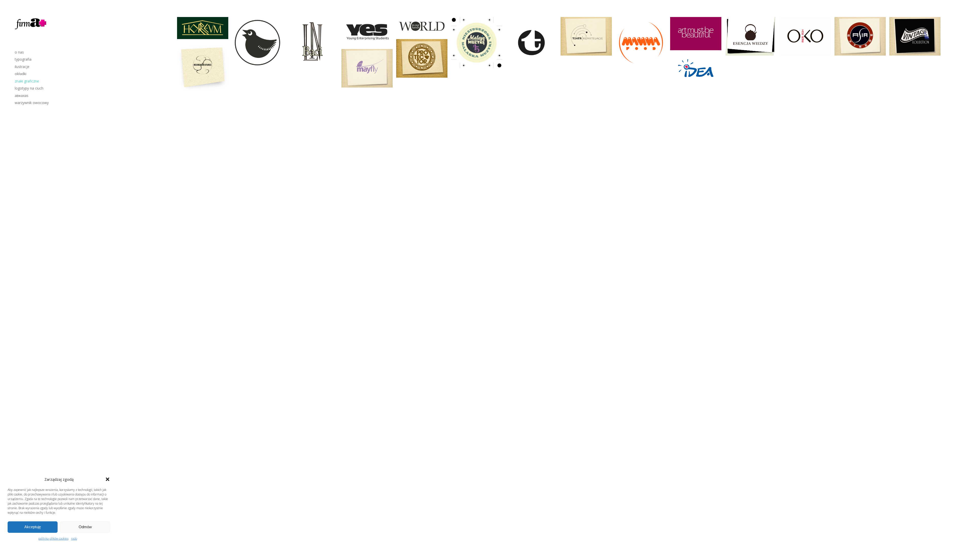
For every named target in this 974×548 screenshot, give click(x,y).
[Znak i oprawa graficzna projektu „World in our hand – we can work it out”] (421, 26)
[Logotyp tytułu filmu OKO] (805, 36)
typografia (23, 59)
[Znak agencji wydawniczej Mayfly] (367, 68)
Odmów (85, 527)
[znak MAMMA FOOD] (641, 42)
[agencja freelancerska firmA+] (31, 30)
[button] (107, 479)
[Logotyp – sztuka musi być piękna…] (695, 33)
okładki (20, 73)
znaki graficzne (27, 81)
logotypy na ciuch (29, 88)
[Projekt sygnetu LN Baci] (312, 42)
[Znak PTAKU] (257, 42)
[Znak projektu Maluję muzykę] (476, 42)
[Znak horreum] (202, 28)
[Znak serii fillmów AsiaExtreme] (860, 36)
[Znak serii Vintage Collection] (915, 36)
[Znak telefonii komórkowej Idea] (695, 69)
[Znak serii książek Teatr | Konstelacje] (586, 36)
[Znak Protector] (421, 58)
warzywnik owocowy (32, 102)
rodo (74, 538)
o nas (19, 52)
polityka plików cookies (53, 538)
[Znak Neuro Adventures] (202, 67)
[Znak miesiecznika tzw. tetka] (531, 42)
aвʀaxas (21, 95)
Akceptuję (32, 527)
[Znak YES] (367, 31)
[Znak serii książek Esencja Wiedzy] (750, 36)
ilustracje (22, 66)
